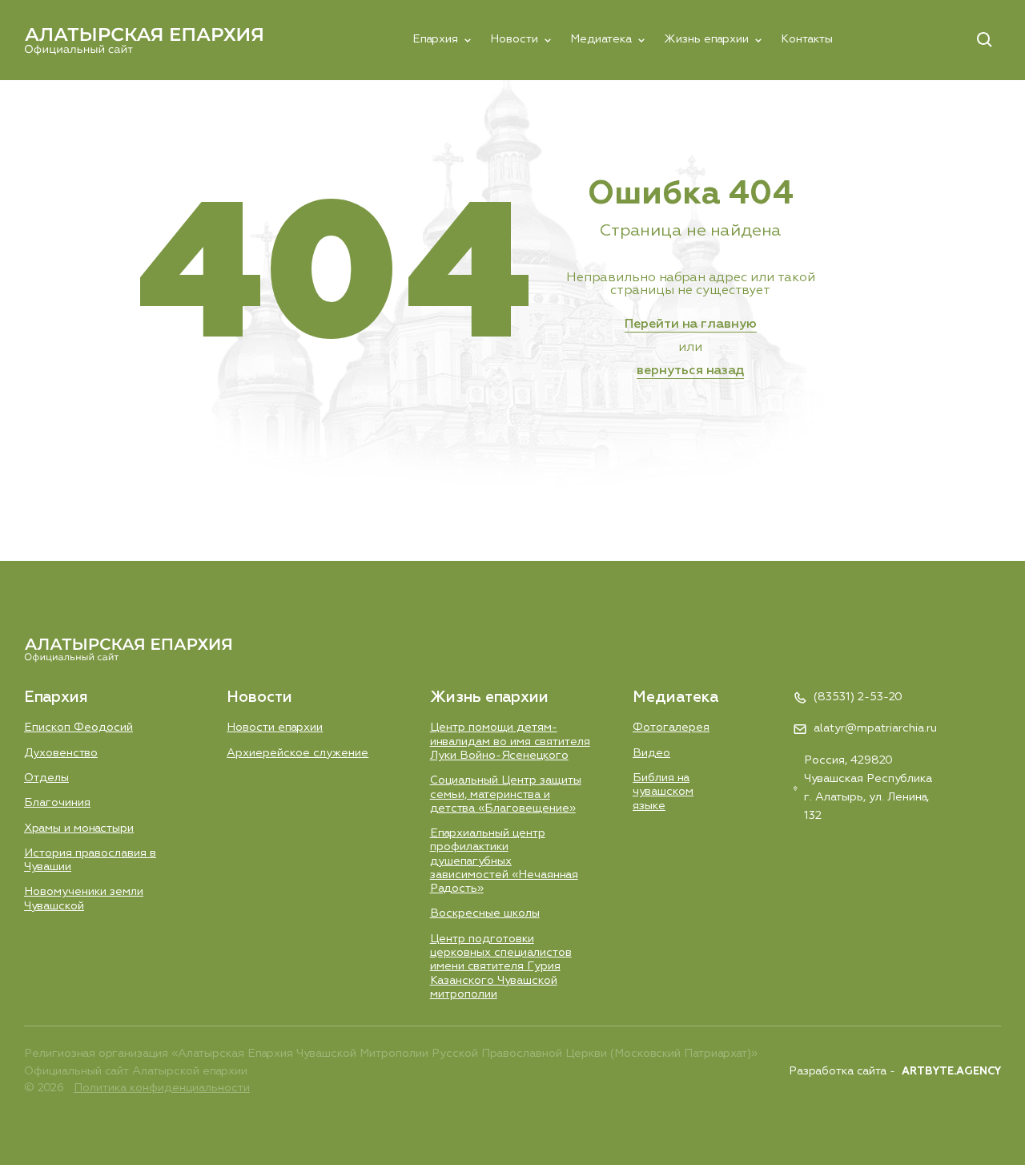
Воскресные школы (485, 913)
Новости (514, 39)
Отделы (46, 778)
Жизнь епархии (706, 39)
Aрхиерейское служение (297, 753)
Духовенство (61, 753)
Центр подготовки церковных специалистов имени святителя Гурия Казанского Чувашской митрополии (501, 966)
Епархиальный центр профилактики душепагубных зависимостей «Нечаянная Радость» (504, 861)
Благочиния (57, 802)
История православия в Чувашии (90, 860)
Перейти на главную (691, 324)
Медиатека (601, 39)
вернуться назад (690, 371)
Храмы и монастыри (79, 828)
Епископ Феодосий (78, 727)
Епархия (435, 39)
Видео (651, 753)
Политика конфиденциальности (162, 1088)
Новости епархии (275, 727)
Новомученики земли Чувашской (83, 898)
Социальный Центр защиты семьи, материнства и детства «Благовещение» (505, 794)
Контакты (807, 39)
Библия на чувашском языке (663, 792)
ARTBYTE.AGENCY (951, 1071)
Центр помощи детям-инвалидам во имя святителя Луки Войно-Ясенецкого (510, 741)
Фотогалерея (671, 727)
